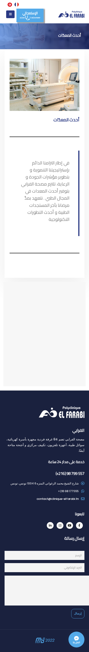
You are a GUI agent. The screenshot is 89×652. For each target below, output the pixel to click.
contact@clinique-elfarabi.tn (58, 499)
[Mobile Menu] (10, 14)
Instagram (60, 525)
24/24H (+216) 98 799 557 (30, 14)
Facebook (79, 525)
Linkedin (50, 525)
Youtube (69, 525)
